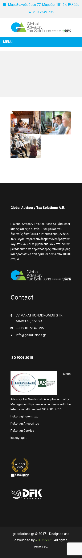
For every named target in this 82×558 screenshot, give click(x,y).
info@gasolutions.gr (31, 335)
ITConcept (44, 540)
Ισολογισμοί (18, 437)
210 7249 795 (43, 12)
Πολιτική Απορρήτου (25, 423)
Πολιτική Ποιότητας (24, 416)
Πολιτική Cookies (22, 430)
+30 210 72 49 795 (30, 328)
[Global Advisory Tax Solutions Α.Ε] (41, 27)
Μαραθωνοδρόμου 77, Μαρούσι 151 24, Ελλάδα (43, 5)
